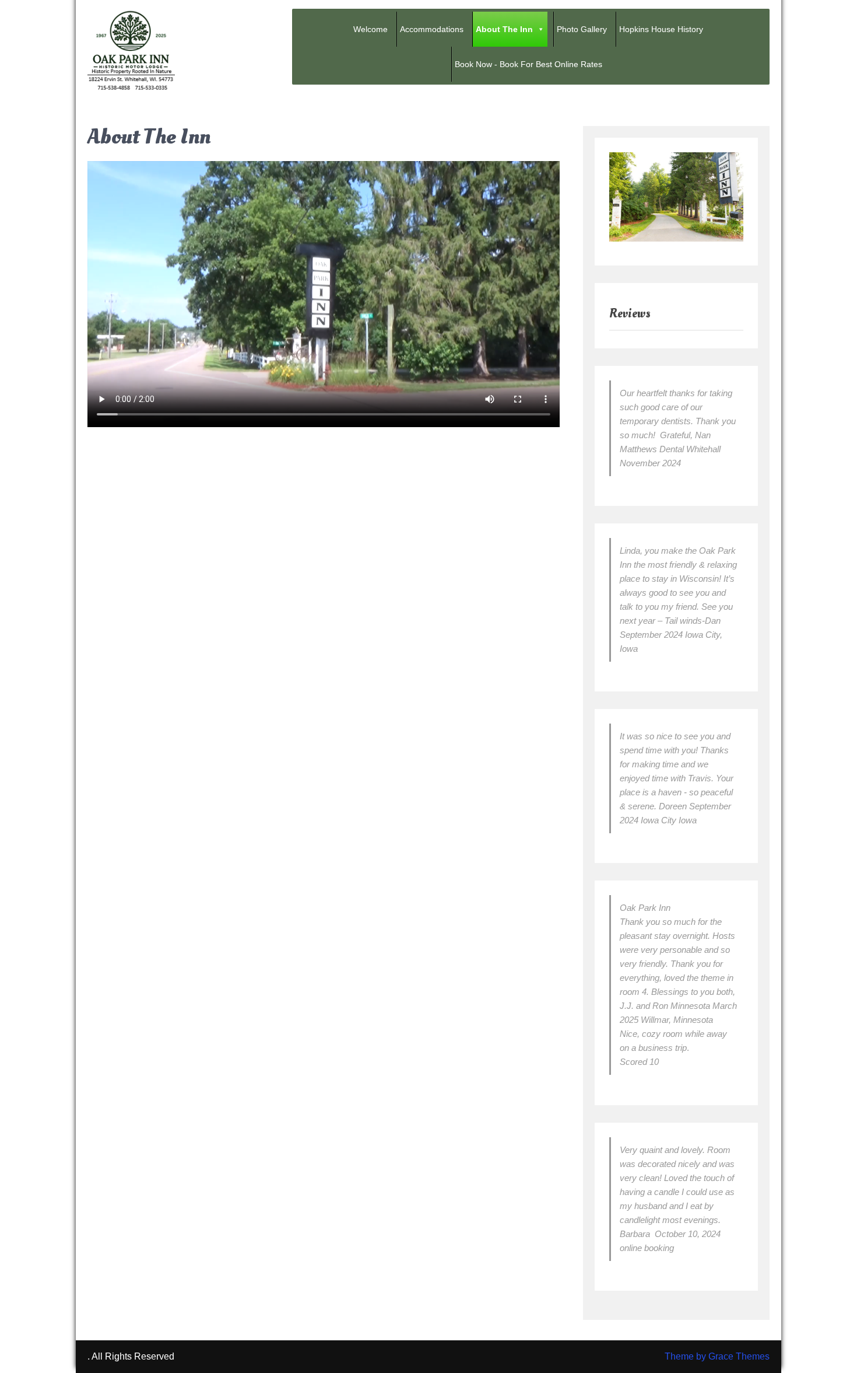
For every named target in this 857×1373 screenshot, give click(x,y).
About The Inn (504, 29)
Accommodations (431, 29)
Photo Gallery (582, 29)
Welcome (370, 29)
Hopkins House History (661, 29)
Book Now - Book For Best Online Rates (528, 64)
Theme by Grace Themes (717, 1356)
